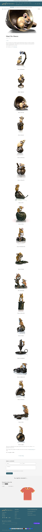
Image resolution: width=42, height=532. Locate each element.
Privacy (16, 517)
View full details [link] (10, 486)
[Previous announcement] (2, 1)
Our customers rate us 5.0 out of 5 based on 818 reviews (23, 7)
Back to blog (22, 455)
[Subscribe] (16, 523)
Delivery (16, 514)
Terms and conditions (18, 518)
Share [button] (7, 40)
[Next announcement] (40, 1)
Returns (16, 515)
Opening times (17, 511)
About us (16, 512)
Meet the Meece (31, 449)
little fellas (15, 46)
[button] (17, 3)
